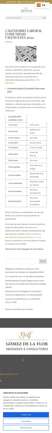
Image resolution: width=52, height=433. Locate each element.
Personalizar (26, 421)
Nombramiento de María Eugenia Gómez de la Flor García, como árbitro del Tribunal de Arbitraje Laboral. (25, 284)
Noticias (9, 42)
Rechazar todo (26, 428)
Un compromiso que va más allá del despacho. (24, 276)
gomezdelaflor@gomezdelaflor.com (21, 237)
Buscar (42, 261)
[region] (26, 411)
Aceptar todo (26, 415)
